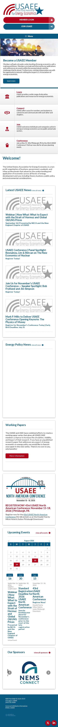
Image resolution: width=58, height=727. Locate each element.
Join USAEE (26, 26)
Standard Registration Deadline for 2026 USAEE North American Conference (25, 597)
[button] (3, 63)
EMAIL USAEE (10, 707)
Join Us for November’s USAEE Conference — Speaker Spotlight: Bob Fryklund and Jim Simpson (26, 285)
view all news (37, 189)
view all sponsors (41, 652)
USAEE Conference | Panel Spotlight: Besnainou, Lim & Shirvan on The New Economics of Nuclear (26, 252)
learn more (11, 81)
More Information (17, 455)
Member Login (26, 20)
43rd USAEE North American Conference (26, 514)
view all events (42, 532)
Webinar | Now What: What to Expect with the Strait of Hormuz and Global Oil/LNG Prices (27, 216)
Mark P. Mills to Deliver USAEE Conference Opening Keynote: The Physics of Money (25, 318)
